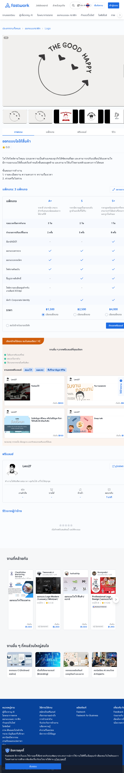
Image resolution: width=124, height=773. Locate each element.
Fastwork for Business (87, 715)
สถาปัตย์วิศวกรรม (10, 737)
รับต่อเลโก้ (35, 386)
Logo (48, 28)
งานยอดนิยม (8, 15)
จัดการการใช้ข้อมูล (47, 734)
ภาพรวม (18, 132)
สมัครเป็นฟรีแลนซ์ (47, 712)
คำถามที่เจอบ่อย (46, 730)
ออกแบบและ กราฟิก (67, 15)
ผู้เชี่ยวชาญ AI (26, 15)
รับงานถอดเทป (100, 386)
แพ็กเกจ (50, 132)
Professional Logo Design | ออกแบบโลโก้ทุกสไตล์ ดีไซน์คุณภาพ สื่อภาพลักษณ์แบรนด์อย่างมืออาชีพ (103, 601)
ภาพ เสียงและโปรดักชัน (12, 730)
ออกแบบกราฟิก (32, 28)
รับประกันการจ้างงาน (48, 723)
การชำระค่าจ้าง (45, 719)
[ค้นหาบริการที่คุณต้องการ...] (73, 5)
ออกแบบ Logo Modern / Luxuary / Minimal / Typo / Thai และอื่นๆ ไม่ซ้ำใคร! (48, 600)
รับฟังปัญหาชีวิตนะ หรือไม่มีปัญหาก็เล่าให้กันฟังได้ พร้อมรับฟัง (46, 419)
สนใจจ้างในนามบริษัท (20, 325)
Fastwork (81, 712)
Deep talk (98, 418)
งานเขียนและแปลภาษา (12, 741)
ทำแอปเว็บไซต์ (87, 15)
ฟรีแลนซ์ (81, 132)
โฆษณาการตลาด (45, 15)
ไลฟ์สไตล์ (102, 15)
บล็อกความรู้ (44, 726)
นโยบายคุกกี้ (60, 759)
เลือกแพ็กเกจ (52, 314)
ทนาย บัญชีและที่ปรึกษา (13, 734)
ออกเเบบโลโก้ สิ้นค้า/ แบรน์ (74, 597)
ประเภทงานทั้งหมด (11, 28)
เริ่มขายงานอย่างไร (47, 715)
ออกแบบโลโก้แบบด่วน (20, 600)
